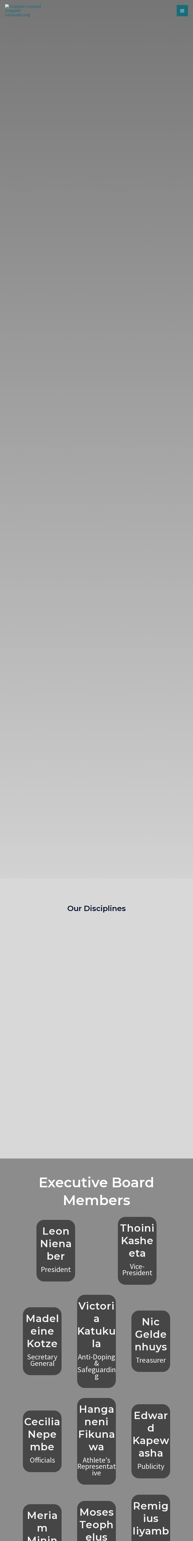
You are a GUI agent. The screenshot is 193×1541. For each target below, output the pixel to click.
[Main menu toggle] (182, 11)
